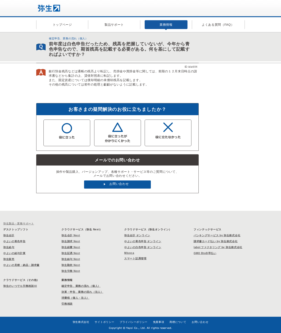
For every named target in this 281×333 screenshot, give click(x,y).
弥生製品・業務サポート (18, 223)
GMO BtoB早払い (205, 253)
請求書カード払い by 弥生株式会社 (216, 241)
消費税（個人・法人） (75, 297)
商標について (177, 322)
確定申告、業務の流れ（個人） (81, 286)
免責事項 (158, 322)
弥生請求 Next (70, 241)
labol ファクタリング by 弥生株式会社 (218, 247)
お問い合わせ (119, 184)
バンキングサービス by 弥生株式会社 (217, 235)
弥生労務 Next (70, 271)
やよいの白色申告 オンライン (142, 247)
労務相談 (67, 303)
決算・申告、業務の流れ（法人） (82, 291)
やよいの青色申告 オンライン (142, 241)
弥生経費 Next (70, 247)
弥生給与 (8, 247)
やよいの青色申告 (14, 241)
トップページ (62, 24)
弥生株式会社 (81, 322)
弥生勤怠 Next (70, 265)
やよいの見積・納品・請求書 (21, 265)
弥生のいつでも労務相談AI (20, 286)
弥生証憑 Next (70, 253)
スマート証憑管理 (135, 258)
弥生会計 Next (70, 235)
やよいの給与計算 (14, 253)
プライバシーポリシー (134, 322)
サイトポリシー (104, 322)
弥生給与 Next (70, 259)
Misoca (129, 253)
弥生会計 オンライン (137, 235)
